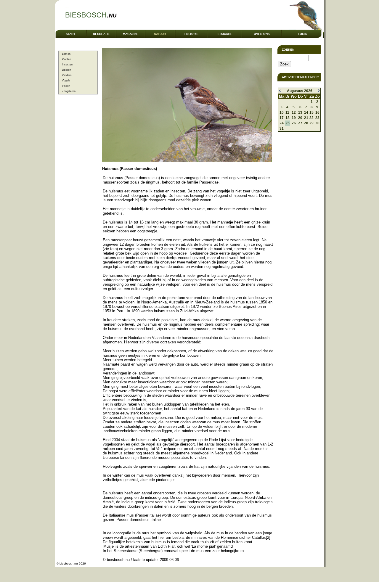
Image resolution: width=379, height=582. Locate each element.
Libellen (66, 69)
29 (311, 123)
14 (306, 112)
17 (282, 118)
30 (317, 123)
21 (306, 118)
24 (282, 123)
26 (294, 123)
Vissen (66, 85)
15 (311, 112)
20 (300, 118)
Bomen (66, 53)
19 (294, 118)
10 (282, 112)
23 (317, 118)
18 (287, 118)
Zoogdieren (69, 91)
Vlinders (67, 75)
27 (300, 123)
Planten (66, 59)
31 (282, 128)
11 (287, 112)
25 (287, 123)
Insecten (67, 64)
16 (317, 112)
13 (300, 112)
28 (306, 123)
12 (294, 112)
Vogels (66, 80)
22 (311, 118)
